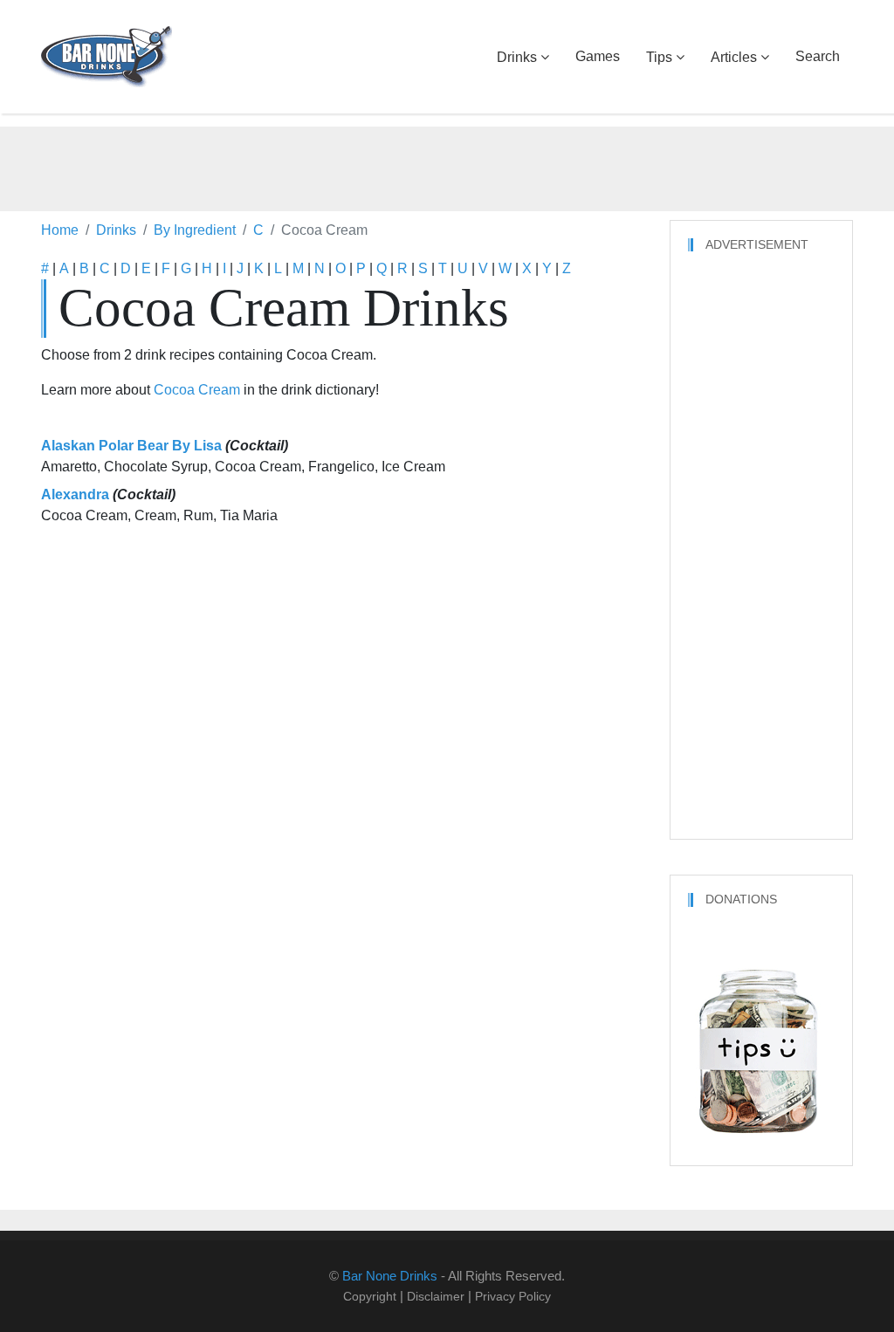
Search (817, 56)
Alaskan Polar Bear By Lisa (131, 445)
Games (597, 56)
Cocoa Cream (197, 389)
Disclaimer (435, 1296)
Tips (659, 57)
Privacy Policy (513, 1296)
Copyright (369, 1296)
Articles (734, 57)
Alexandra (75, 494)
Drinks (517, 57)
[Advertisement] (447, 166)
